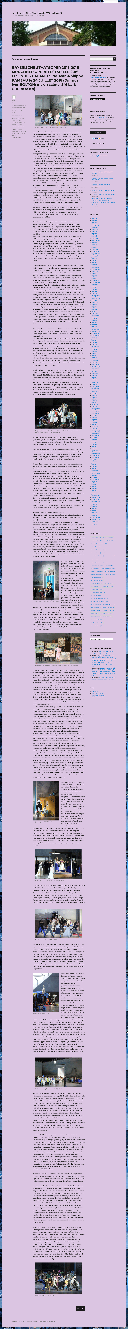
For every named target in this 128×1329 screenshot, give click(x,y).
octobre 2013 (95, 433)
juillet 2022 (95, 271)
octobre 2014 (95, 412)
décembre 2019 (96, 315)
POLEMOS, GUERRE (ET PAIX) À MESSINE (103, 194)
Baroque (23, 105)
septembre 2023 (96, 253)
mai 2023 (94, 258)
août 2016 (94, 371)
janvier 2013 (95, 450)
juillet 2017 (95, 351)
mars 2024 (94, 246)
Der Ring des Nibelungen (99, 562)
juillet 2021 (95, 284)
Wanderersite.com (101, 117)
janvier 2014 (95, 428)
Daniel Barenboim (97, 556)
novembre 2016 (96, 366)
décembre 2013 (96, 430)
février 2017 (95, 361)
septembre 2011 (96, 479)
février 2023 (95, 264)
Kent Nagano (95, 586)
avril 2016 (94, 379)
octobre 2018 (95, 333)
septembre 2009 (96, 523)
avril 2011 (94, 488)
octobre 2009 (95, 521)
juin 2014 (94, 419)
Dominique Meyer (97, 565)
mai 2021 (94, 288)
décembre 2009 (96, 517)
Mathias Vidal (21, 126)
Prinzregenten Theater (18, 131)
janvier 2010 (95, 516)
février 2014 (95, 426)
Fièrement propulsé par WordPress (45, 1321)
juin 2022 (94, 273)
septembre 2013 (96, 435)
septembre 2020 (96, 299)
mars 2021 (94, 291)
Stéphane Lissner (97, 622)
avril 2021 (94, 289)
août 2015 (94, 393)
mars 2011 (94, 490)
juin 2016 (94, 375)
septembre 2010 (96, 501)
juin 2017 (94, 353)
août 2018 (94, 337)
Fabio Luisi (109, 565)
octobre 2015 (95, 390)
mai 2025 (94, 233)
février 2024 (95, 247)
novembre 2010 (96, 497)
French (107, 1)
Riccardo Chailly (106, 613)
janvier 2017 (95, 362)
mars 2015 (94, 402)
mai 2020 (94, 306)
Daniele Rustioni (96, 559)
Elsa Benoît (19, 120)
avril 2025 (94, 235)
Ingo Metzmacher (97, 577)
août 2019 (94, 319)
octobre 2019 (95, 317)
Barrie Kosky (108, 540)
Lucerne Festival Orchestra (99, 598)
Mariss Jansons (96, 604)
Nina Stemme (96, 607)
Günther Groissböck (97, 574)
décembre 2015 (96, 386)
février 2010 (95, 514)
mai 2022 (94, 275)
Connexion (95, 691)
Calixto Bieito (96, 547)
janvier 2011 (95, 494)
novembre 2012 (96, 454)
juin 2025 (94, 231)
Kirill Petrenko (107, 586)
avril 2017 (94, 357)
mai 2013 (94, 443)
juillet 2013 (94, 439)
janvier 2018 (95, 344)
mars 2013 (94, 446)
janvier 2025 (95, 238)
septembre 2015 (96, 392)
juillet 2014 (95, 417)
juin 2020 (94, 304)
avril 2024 (94, 244)
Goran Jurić (22, 122)
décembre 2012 (96, 452)
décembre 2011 (96, 474)
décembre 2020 (96, 295)
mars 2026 (95, 222)
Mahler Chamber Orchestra (99, 601)
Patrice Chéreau (108, 607)
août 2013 (94, 437)
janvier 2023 (95, 266)
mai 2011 (94, 486)
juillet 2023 (95, 255)
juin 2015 (94, 397)
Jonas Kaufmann (97, 580)
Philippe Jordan (96, 610)
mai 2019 (94, 322)
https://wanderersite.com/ (98, 77)
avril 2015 (94, 401)
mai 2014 (94, 421)
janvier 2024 (95, 249)
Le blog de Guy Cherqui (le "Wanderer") (37, 13)
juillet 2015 (95, 395)
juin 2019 (94, 320)
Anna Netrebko (96, 540)
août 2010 (94, 503)
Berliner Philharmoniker (99, 543)
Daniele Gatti (110, 556)
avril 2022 (94, 277)
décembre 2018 (96, 330)
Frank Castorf (95, 568)
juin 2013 (94, 441)
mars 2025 (94, 237)
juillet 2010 (95, 505)
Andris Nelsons (96, 537)
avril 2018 (94, 342)
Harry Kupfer (110, 574)
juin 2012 (94, 463)
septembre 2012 (96, 457)
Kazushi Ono (109, 583)
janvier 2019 (95, 328)
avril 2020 (94, 308)
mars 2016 (94, 381)
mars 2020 (94, 309)
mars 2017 (94, 359)
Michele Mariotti (109, 604)
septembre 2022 (96, 269)
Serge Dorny (107, 616)
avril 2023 (94, 260)
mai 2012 (94, 464)
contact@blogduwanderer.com (98, 156)
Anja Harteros (108, 537)
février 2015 (95, 404)
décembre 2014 (96, 408)
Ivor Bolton (15, 124)
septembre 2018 (96, 335)
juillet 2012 (95, 461)
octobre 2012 (95, 455)
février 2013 (95, 448)
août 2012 (94, 459)
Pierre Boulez (109, 610)
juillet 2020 (95, 302)
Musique (23, 110)
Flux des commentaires (98, 695)
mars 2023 (94, 262)
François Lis (15, 122)
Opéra (13, 112)
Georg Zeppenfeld (108, 568)
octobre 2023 (95, 251)
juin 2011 (94, 485)
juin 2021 (94, 286)
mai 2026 (94, 218)
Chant (13, 109)
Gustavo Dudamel (97, 571)
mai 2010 (94, 508)
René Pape (95, 613)
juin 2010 (94, 506)
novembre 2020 (96, 297)
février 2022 (95, 278)
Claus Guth (108, 553)
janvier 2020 (95, 313)
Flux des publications (97, 693)
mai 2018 (94, 340)
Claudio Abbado (96, 553)
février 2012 (95, 470)
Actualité (14, 105)
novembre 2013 (96, 432)
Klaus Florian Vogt (97, 589)
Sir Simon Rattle (96, 619)
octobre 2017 (95, 348)
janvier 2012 (95, 472)
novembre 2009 (96, 519)
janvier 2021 (95, 293)
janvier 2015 (95, 406)
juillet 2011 (94, 483)
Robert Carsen (96, 616)
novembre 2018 (96, 331)
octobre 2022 (95, 268)
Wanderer (14, 100)
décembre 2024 (96, 240)
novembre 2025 (96, 226)
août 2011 (94, 481)
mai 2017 (94, 355)
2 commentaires (16, 137)
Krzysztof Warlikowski (98, 592)
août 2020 (94, 300)
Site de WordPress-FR (98, 697)
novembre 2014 (96, 410)
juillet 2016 (95, 373)
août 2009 (94, 525)
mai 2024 (94, 242)
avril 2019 (94, 324)
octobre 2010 (95, 499)
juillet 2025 (95, 229)
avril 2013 (94, 444)
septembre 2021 (96, 282)
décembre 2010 (96, 495)
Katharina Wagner (97, 583)
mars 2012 (94, 468)
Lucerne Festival (96, 595)
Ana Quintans (16, 115)
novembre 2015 (96, 388)
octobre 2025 (95, 227)
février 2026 (95, 224)
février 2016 (95, 382)
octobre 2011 (95, 477)
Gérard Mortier (110, 571)
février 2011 (95, 492)
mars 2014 (94, 424)
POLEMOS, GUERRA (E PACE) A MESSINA (103, 190)
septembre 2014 (96, 413)
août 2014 (94, 415)
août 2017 (94, 350)
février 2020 (95, 311)
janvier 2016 (95, 384)
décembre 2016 (96, 364)
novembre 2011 (96, 475)
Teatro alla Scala (96, 626)
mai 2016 (94, 377)
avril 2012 (94, 466)
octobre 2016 (95, 368)
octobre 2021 (95, 280)
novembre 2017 (96, 346)
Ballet (19, 105)
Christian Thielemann (98, 550)
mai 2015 (94, 399)
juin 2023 (94, 257)
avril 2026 (94, 220)
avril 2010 (94, 510)
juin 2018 (94, 339)
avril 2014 (94, 423)
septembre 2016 (96, 370)
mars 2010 (94, 512)
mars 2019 (94, 326)
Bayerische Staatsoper (18, 107)
